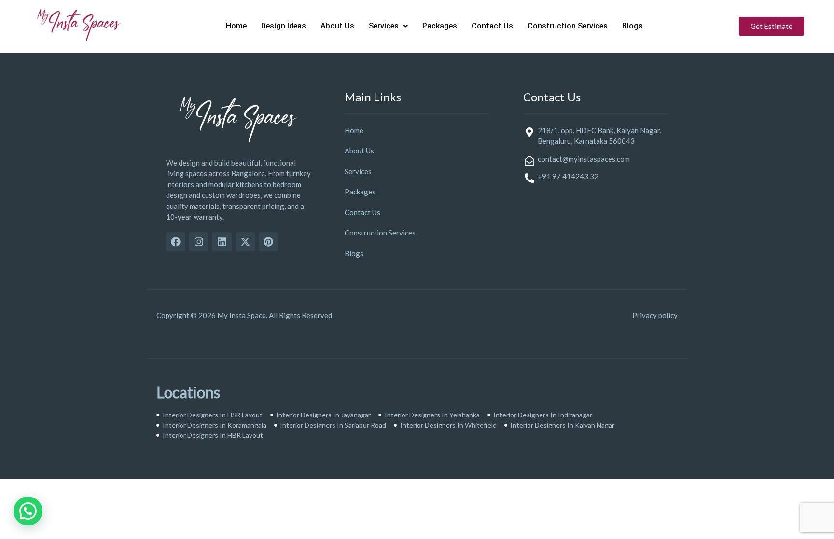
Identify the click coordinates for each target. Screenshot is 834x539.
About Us (337, 25)
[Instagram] (198, 241)
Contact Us (492, 25)
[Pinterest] (268, 241)
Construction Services (568, 25)
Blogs (632, 25)
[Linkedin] (222, 241)
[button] (388, 26)
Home (236, 25)
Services (384, 25)
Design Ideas (283, 25)
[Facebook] (175, 241)
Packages (439, 25)
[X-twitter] (245, 241)
